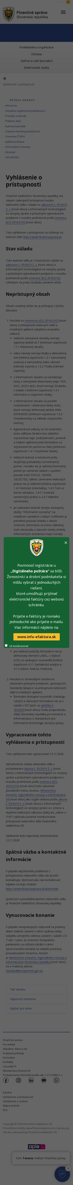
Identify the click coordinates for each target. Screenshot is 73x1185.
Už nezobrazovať (18, 646)
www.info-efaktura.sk (36, 636)
